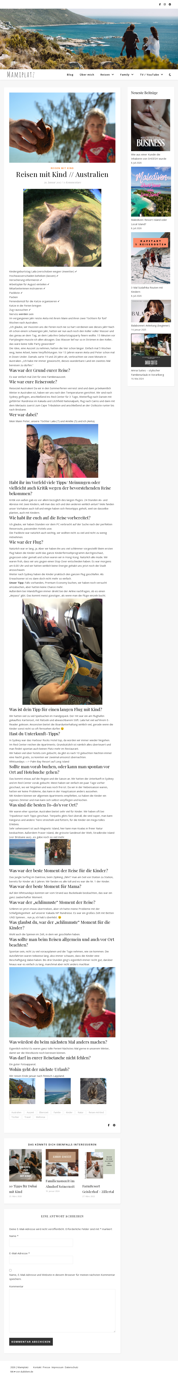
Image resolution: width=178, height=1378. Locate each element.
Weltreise (40, 1117)
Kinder (69, 1112)
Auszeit (30, 1112)
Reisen (105, 74)
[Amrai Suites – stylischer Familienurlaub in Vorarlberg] (151, 350)
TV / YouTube (149, 74)
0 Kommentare (72, 182)
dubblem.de (27, 1371)
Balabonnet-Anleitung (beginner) (150, 325)
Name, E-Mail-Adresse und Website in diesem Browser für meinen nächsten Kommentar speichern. (62, 1277)
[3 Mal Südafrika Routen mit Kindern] (150, 258)
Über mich (87, 74)
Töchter (15, 1117)
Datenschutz (71, 1367)
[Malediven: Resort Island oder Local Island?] (151, 192)
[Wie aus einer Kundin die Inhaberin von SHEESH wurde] (150, 125)
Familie (57, 1112)
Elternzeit (43, 1112)
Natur (80, 1112)
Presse (46, 1367)
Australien (16, 1112)
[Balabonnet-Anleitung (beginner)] (151, 311)
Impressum (57, 1367)
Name (13, 1236)
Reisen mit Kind (62, 168)
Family (125, 74)
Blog (70, 74)
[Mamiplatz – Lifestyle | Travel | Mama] (21, 74)
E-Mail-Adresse (19, 1253)
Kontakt (37, 1367)
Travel (28, 1117)
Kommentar (16, 1286)
